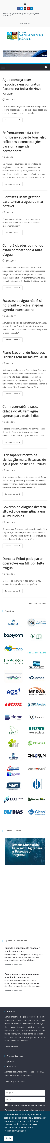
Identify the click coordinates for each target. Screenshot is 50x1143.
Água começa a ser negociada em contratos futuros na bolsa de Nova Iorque (22, 86)
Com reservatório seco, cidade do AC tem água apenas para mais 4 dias (21, 411)
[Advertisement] (25, 906)
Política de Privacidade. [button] (15, 1131)
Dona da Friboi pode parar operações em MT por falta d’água (23, 563)
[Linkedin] (31, 8)
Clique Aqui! (9, 1061)
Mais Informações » (13, 965)
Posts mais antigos (38, 603)
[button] (25, 3)
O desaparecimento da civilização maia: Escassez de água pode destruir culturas (24, 459)
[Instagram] (25, 8)
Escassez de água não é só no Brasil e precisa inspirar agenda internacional (23, 305)
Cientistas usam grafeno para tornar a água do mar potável (23, 201)
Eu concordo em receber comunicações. (26, 1105)
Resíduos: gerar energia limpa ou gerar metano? (21, 14)
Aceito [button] (8, 1138)
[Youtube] (28, 8)
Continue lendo (14, 119)
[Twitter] (21, 8)
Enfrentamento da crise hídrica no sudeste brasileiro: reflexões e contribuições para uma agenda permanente (25, 141)
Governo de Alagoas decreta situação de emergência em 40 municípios (24, 511)
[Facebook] (18, 8)
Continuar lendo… (12, 1046)
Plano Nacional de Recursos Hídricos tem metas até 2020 (25, 354)
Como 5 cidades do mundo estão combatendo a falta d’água (23, 250)
